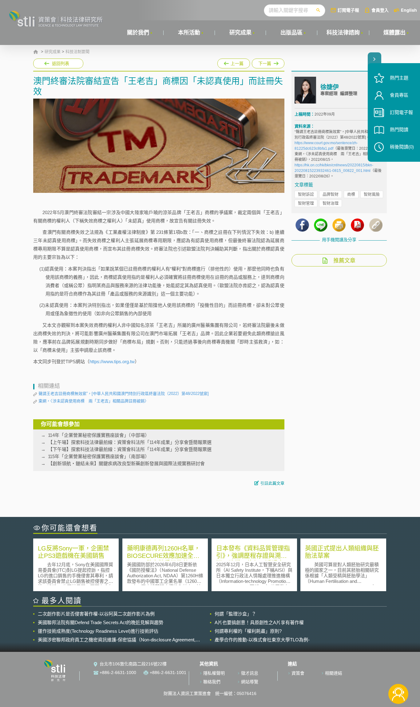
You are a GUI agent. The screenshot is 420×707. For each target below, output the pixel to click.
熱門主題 (399, 77)
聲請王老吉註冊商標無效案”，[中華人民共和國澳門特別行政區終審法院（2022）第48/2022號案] (123, 393)
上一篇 (233, 62)
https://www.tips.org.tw (112, 361)
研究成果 (240, 32)
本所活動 (189, 32)
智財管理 (306, 203)
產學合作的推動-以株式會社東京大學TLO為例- (262, 639)
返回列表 (60, 63)
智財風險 (372, 194)
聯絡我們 (211, 681)
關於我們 (138, 32)
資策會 (297, 673)
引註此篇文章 (272, 483)
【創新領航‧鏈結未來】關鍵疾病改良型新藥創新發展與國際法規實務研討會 (126, 463)
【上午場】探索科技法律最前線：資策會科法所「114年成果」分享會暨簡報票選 (130, 442)
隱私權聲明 (214, 673)
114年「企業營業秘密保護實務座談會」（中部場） (98, 435)
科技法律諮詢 (343, 32)
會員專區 (399, 95)
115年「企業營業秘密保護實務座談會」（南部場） (98, 456)
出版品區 (291, 32)
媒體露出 (394, 32)
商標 (351, 194)
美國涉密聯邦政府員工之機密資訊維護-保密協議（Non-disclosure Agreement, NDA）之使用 (117, 640)
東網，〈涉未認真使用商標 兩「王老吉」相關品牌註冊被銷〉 (93, 401)
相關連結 (333, 673)
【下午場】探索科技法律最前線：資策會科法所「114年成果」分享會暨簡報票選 (130, 449)
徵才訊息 (249, 673)
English (409, 10)
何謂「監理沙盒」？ (235, 613)
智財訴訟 (306, 194)
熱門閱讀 (399, 129)
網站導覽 (249, 681)
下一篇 (268, 62)
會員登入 (380, 10)
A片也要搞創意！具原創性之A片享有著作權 (259, 622)
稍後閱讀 (402, 146)
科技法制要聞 (77, 52)
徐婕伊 (329, 87)
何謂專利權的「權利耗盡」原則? (248, 631)
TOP (398, 673)
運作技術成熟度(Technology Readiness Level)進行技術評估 (98, 631)
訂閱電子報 (348, 10)
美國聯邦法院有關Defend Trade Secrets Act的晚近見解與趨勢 (100, 622)
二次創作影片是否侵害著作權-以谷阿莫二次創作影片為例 (96, 613)
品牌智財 (331, 194)
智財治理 (331, 203)
